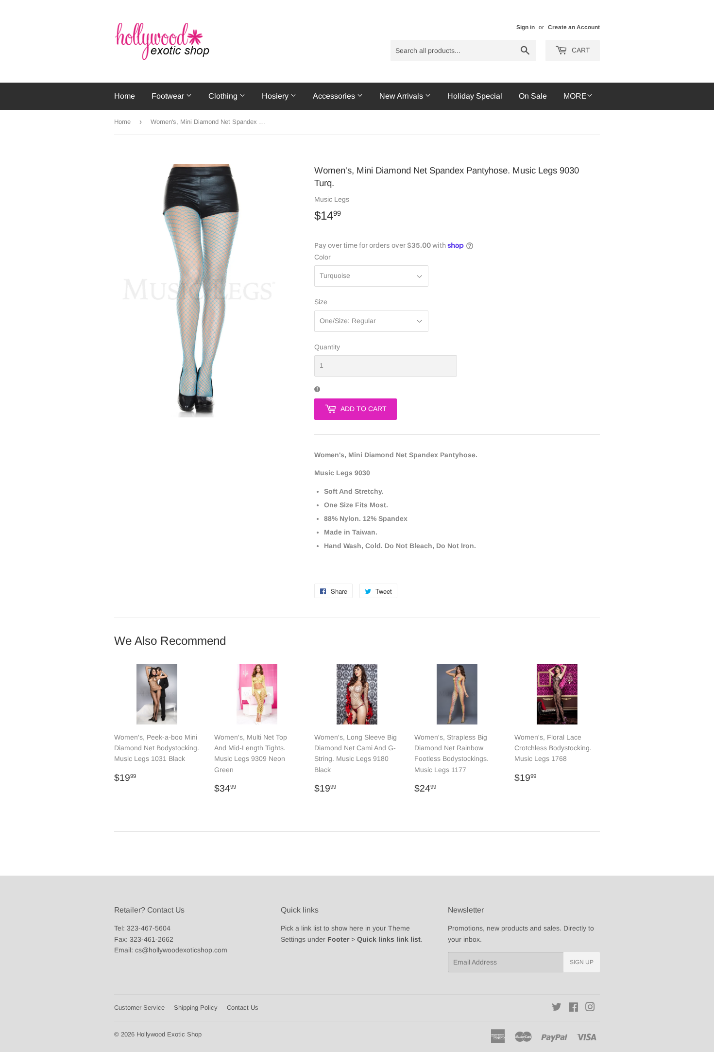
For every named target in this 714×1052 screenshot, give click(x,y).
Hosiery (276, 96)
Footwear (169, 96)
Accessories (335, 96)
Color (322, 257)
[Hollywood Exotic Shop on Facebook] (573, 1008)
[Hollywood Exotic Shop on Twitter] (556, 1008)
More (575, 96)
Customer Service (139, 1007)
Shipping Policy (196, 1007)
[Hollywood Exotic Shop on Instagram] (590, 1008)
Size (320, 302)
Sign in (525, 27)
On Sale (533, 96)
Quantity (327, 347)
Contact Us (242, 1007)
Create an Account (574, 27)
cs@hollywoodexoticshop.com (181, 950)
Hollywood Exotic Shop (169, 1034)
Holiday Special (474, 96)
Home (124, 96)
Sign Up (582, 962)
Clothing (223, 96)
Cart (580, 50)
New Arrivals (402, 96)
